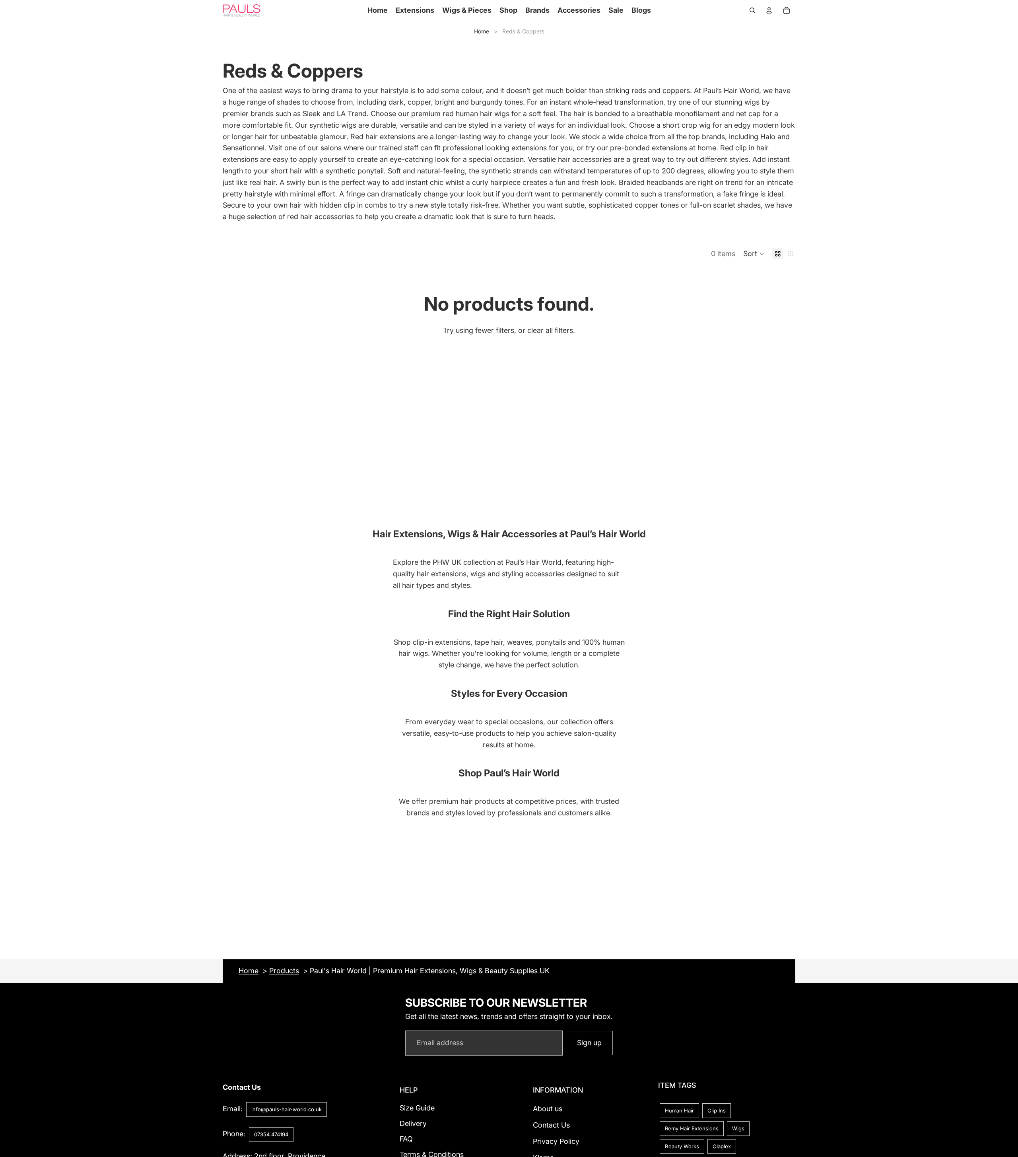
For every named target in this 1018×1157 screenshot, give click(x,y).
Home (481, 31)
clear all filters (550, 330)
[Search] (752, 10)
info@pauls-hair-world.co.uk (286, 1109)
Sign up (589, 1042)
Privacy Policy (556, 1141)
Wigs (738, 1128)
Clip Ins (716, 1110)
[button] (753, 254)
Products (284, 970)
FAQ (406, 1139)
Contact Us (551, 1125)
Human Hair (679, 1110)
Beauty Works (682, 1146)
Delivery (413, 1123)
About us (547, 1108)
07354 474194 (271, 1134)
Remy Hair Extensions (692, 1128)
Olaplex (722, 1146)
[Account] (769, 10)
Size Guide (417, 1108)
